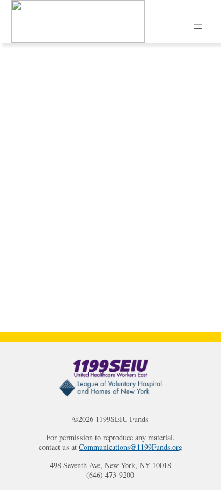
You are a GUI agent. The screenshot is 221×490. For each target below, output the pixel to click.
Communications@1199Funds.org (130, 447)
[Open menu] (197, 26)
